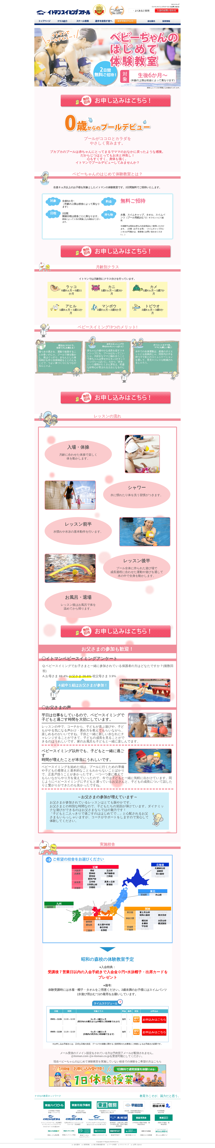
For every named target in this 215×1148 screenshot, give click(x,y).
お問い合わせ (137, 1144)
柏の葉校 (145, 929)
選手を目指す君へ (104, 21)
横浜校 (145, 920)
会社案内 (151, 21)
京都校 (92, 887)
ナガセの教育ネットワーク (48, 1096)
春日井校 (104, 927)
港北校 (162, 918)
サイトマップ (175, 4)
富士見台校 (145, 912)
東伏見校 (162, 915)
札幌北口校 (160, 876)
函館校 (160, 871)
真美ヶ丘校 (109, 882)
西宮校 (92, 876)
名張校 (104, 930)
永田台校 (162, 920)
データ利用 (112, 1144)
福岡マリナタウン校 (64, 907)
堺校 (92, 870)
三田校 (109, 876)
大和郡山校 (92, 884)
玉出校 (109, 870)
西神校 (92, 873)
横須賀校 (162, 923)
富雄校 (109, 884)
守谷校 (145, 926)
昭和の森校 (145, 915)
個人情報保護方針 (99, 1144)
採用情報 (167, 21)
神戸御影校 (109, 873)
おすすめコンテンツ (125, 22)
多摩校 (145, 923)
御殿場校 (104, 922)
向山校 (158, 895)
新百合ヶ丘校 (145, 918)
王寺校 (92, 882)
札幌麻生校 (160, 868)
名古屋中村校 (104, 924)
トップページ (44, 21)
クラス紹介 (63, 22)
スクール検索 (83, 21)
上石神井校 (162, 912)
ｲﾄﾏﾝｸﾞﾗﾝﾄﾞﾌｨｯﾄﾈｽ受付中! (51, 1127)
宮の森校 (160, 874)
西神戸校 (92, 879)
